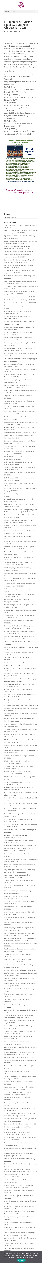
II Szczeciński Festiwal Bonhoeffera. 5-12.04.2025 (20, 573)
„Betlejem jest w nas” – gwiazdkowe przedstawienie (21, 647)
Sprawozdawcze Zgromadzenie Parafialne (17, 954)
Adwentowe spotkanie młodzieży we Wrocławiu (19, 406)
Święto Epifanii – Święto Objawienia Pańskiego (19, 652)
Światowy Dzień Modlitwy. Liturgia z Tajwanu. (19, 1243)
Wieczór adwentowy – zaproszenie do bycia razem (20, 668)
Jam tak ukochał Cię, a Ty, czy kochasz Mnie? (18, 907)
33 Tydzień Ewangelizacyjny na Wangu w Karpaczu (20, 225)
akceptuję (21, 1260)
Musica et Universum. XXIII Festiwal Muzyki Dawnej (21, 276)
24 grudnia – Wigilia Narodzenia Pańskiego (18, 396)
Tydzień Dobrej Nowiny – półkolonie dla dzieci (19, 854)
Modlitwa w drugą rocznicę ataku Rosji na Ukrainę (20, 944)
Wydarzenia (16, 31)
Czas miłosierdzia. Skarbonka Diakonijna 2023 (19, 1248)
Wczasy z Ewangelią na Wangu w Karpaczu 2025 (20, 525)
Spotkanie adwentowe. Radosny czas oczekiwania (20, 1005)
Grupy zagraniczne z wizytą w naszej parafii (18, 483)
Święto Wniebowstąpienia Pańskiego (16, 300)
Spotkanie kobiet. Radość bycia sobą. (16, 1124)
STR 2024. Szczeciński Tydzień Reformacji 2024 (19, 777)
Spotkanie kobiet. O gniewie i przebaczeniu (18, 494)
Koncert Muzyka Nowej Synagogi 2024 (16, 845)
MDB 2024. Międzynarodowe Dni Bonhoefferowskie (21, 803)
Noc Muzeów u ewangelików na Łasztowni (18, 536)
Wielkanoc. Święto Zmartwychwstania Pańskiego (20, 541)
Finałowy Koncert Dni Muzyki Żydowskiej (17, 1097)
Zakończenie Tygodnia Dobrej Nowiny (16, 252)
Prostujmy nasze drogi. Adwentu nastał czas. (18, 700)
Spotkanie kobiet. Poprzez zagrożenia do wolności (20, 1010)
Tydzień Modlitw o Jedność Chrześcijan (17, 970)
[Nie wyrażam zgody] (40, 1257)
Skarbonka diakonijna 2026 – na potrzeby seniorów (20, 353)
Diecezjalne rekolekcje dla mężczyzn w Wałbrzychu (20, 1227)
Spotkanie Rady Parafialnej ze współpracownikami (20, 369)
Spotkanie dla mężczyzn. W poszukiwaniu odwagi (20, 306)
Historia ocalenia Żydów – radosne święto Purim (19, 589)
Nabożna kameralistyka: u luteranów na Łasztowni (20, 713)
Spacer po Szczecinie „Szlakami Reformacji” (18, 1066)
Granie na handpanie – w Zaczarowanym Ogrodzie (20, 830)
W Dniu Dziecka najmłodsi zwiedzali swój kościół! (20, 1148)
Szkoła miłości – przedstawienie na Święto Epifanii (20, 390)
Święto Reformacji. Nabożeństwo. (15, 1057)
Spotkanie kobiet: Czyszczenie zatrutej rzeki (18, 1196)
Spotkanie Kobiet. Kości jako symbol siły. (17, 1071)
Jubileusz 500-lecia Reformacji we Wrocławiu (18, 1082)
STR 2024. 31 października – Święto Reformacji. (19, 756)
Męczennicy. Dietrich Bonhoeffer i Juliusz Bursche (20, 917)
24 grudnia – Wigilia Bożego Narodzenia (17, 658)
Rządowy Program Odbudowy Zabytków (17, 705)
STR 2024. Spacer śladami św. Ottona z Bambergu (20, 745)
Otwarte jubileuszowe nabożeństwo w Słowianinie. (20, 1060)
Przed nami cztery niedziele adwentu (16, 433)
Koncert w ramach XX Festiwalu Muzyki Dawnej (19, 1159)
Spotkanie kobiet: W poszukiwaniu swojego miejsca (21, 1164)
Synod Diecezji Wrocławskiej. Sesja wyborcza (18, 1222)
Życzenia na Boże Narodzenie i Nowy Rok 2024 (19, 994)
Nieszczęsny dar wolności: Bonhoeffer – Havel (19, 1190)
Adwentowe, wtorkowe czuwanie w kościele (18, 689)
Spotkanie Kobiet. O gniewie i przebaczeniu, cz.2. (20, 473)
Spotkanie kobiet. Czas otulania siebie (16, 303)
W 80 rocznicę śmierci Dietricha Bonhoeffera (18, 557)
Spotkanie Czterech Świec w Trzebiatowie (17, 642)
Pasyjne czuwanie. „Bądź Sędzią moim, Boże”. (19, 922)
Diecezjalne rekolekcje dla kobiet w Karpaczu (19, 1217)
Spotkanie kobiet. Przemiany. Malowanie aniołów (20, 880)
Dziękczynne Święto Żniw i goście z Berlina (18, 1103)
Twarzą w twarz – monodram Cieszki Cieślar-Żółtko (20, 610)
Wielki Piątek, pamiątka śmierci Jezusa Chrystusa (20, 1201)
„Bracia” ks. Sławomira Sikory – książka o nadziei (20, 885)
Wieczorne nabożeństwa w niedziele (16, 297)
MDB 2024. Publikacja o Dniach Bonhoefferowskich (20, 798)
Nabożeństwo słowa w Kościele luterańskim (18, 621)
